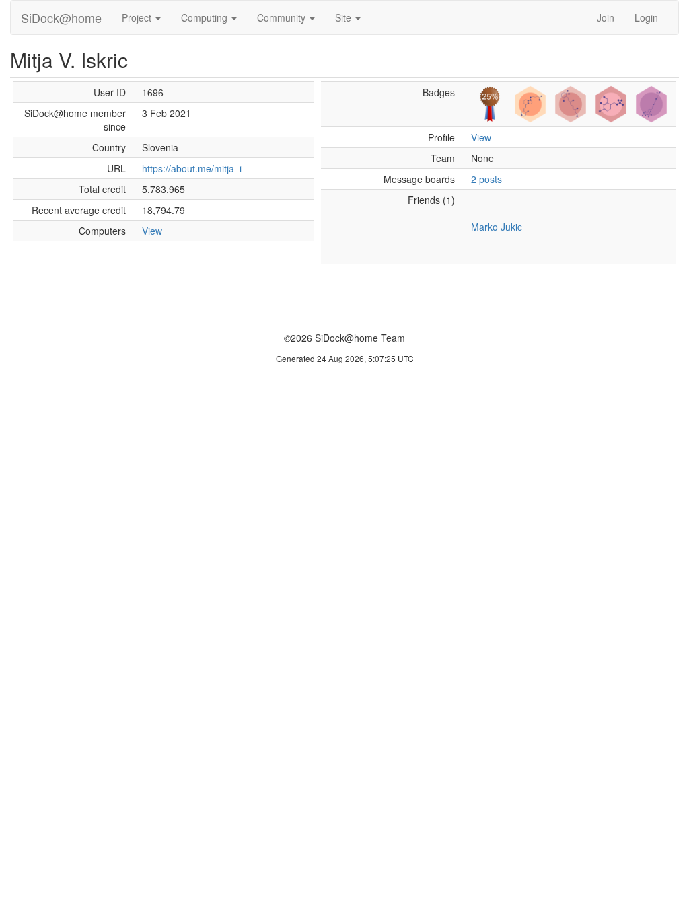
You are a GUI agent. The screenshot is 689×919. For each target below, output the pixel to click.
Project (138, 17)
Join (605, 17)
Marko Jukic (496, 226)
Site (344, 17)
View (152, 230)
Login (646, 17)
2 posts (486, 179)
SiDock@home (61, 17)
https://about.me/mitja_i (192, 168)
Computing (205, 17)
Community (282, 17)
